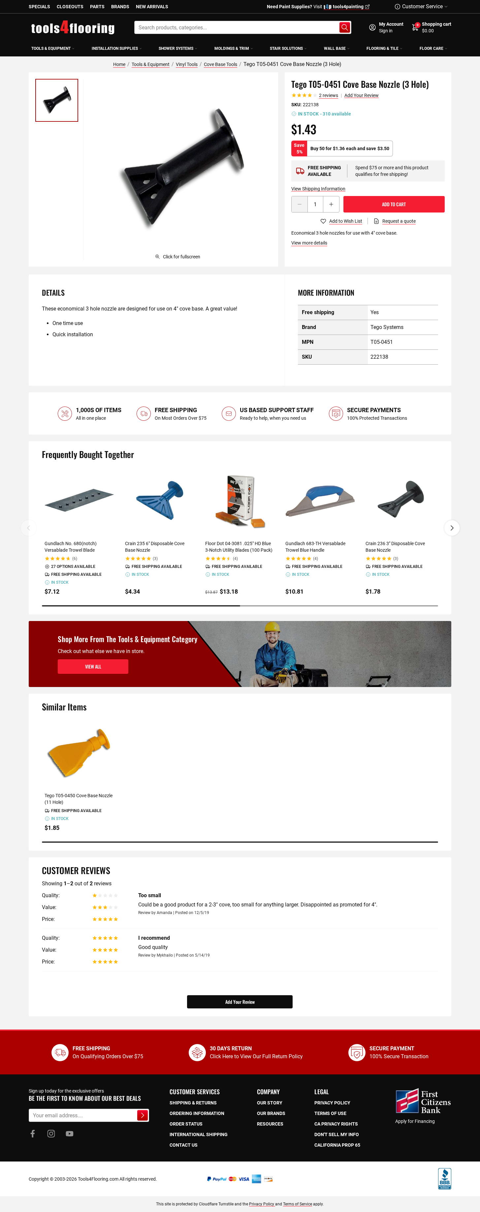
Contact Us (184, 1145)
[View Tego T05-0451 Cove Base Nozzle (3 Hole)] (56, 100)
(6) (74, 558)
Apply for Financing (415, 1121)
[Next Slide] (452, 528)
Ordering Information (197, 1113)
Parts (97, 6)
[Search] (344, 27)
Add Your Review (361, 95)
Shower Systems (176, 48)
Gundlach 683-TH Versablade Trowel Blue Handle (315, 547)
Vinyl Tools (187, 64)
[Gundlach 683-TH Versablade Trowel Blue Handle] (320, 501)
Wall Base (335, 48)
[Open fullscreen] (180, 169)
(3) (155, 558)
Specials (39, 6)
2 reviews (328, 95)
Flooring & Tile (383, 48)
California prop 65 (337, 1145)
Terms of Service (297, 1204)
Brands (120, 6)
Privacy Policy (262, 1204)
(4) (235, 558)
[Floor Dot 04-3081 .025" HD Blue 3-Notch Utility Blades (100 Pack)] (240, 501)
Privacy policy (332, 1102)
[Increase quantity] (331, 204)
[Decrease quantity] (299, 204)
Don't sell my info (336, 1134)
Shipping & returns (193, 1102)
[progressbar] (240, 605)
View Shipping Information (318, 188)
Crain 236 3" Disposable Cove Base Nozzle (395, 547)
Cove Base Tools (220, 64)
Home (119, 64)
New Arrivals (152, 6)
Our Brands (271, 1113)
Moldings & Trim (231, 48)
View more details (309, 243)
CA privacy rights (336, 1124)
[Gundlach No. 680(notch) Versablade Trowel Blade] (79, 501)
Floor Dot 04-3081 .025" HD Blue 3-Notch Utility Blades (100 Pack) (238, 547)
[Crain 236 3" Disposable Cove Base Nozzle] (400, 501)
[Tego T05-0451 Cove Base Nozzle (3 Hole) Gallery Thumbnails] (56, 100)
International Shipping (199, 1134)
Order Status (186, 1124)
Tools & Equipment (51, 48)
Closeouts (70, 6)
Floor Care (431, 48)
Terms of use (330, 1113)
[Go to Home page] (72, 27)
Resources (270, 1124)
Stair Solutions (286, 48)
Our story (269, 1102)
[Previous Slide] (29, 528)
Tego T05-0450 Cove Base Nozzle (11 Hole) (78, 799)
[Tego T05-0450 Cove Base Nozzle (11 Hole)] (79, 753)
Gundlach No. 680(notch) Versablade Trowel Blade (71, 547)
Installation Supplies (115, 48)
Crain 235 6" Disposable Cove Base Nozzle (154, 547)
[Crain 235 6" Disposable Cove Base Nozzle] (160, 501)
